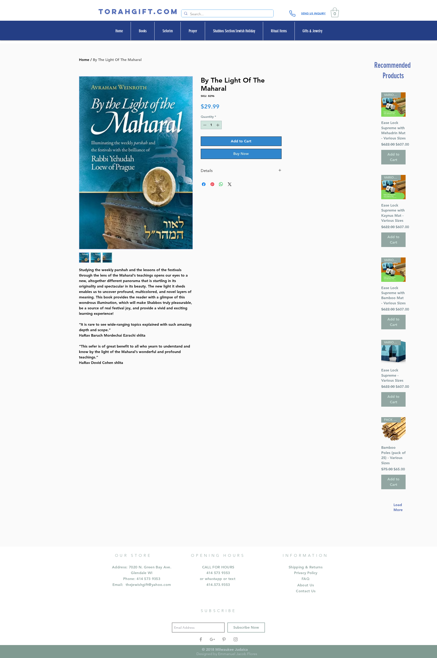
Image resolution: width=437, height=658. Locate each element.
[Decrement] (204, 125)
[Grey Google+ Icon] (212, 639)
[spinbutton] (211, 125)
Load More (396, 507)
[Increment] (218, 125)
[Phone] (292, 13)
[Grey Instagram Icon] (235, 639)
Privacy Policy (305, 573)
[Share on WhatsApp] (221, 184)
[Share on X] (229, 184)
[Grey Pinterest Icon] (224, 639)
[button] (335, 12)
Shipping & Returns (306, 567)
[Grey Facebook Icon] (200, 639)
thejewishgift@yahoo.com (148, 584)
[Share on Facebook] (203, 184)
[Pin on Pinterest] (212, 184)
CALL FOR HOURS (218, 567)
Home (84, 60)
